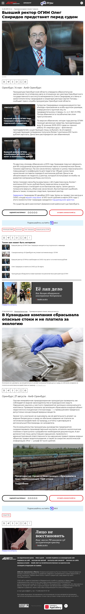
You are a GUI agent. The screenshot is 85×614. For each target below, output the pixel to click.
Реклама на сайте (72, 560)
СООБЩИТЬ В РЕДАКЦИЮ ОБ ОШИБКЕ (29, 565)
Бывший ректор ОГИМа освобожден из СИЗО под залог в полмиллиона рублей (39, 259)
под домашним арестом (63, 200)
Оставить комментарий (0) (66, 212)
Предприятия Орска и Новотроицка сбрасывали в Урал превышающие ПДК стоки (45, 477)
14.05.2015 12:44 (7, 9)
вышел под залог (34, 197)
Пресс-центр (40, 558)
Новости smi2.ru (9, 305)
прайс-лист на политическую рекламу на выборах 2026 (50, 563)
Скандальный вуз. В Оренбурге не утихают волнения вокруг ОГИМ (35, 252)
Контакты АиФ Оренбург (56, 560)
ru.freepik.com (41, 385)
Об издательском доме (25, 558)
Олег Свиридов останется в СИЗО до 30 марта (28, 266)
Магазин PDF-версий (39, 560)
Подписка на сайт (23, 560)
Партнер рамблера (36, 605)
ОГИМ (4, 76)
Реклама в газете (23, 563)
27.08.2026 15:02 (7, 311)
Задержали (18, 195)
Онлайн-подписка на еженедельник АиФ (60, 558)
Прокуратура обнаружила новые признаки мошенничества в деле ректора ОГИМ (40, 274)
